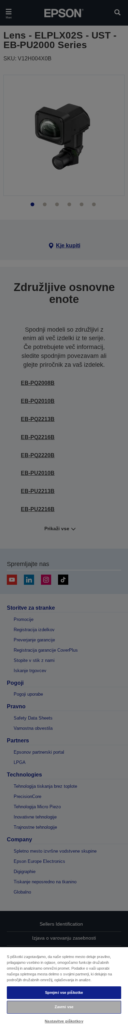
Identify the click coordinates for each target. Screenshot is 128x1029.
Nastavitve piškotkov (64, 1021)
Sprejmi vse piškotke (64, 992)
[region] (64, 987)
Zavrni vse (64, 1007)
